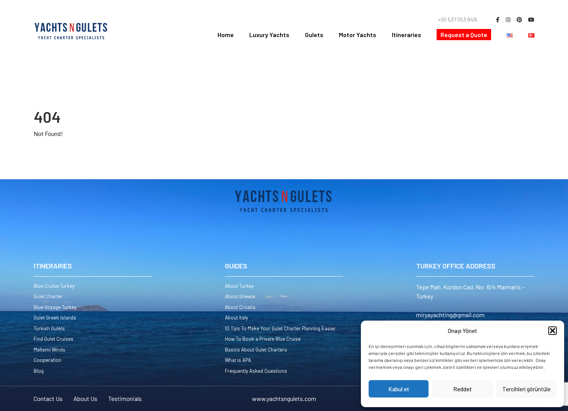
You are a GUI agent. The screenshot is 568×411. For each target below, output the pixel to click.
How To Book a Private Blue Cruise (263, 339)
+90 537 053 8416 (458, 19)
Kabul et (398, 389)
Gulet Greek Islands (55, 317)
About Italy (236, 317)
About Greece (240, 296)
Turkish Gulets (49, 328)
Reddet (462, 389)
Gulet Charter (48, 296)
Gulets (314, 34)
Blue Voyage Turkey (55, 307)
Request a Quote (463, 34)
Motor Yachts (357, 34)
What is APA (238, 360)
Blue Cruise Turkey (54, 286)
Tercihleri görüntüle (526, 389)
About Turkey (239, 286)
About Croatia (240, 307)
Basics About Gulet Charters (256, 349)
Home (226, 34)
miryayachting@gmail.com (450, 314)
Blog (39, 371)
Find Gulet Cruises (53, 339)
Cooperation (47, 360)
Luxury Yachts (269, 34)
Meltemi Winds (49, 349)
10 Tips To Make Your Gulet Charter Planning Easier (280, 328)
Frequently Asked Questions (256, 371)
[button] (552, 331)
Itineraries (406, 34)
